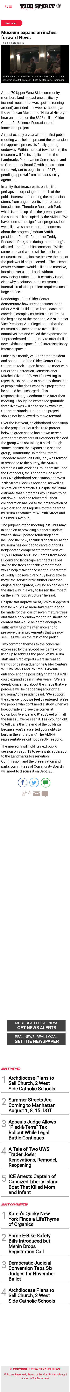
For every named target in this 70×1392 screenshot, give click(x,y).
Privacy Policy (57, 1374)
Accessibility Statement (35, 1378)
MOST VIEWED (10, 1068)
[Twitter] (34, 782)
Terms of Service (37, 1374)
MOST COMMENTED (14, 1204)
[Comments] (45, 782)
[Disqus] (35, 853)
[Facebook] (22, 782)
